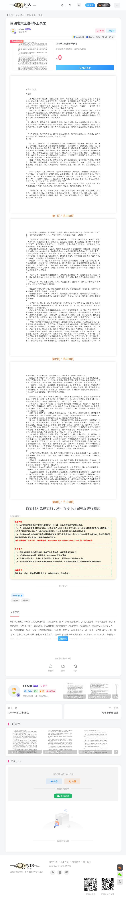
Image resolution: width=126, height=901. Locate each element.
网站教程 (76, 861)
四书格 (68, 866)
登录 (55, 781)
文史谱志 (20, 15)
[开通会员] (120, 867)
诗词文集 (31, 15)
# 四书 (25, 600)
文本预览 (14, 612)
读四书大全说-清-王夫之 (28, 23)
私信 (112, 30)
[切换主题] (120, 882)
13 (43, 691)
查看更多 (63, 638)
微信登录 (65, 796)
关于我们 (87, 861)
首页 (10, 15)
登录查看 (86, 67)
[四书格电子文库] (25, 865)
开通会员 (105, 5)
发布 (91, 5)
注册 (74, 781)
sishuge (21, 29)
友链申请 (53, 861)
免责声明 (65, 861)
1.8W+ (29, 691)
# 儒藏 (15, 600)
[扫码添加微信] (120, 875)
